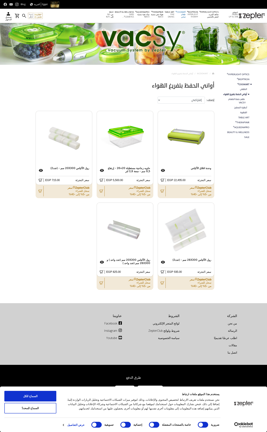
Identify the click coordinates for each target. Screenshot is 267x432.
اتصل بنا (232, 352)
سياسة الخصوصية (168, 338)
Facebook (110, 323)
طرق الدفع (133, 377)
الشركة (232, 316)
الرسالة (232, 331)
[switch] (154, 425)
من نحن (232, 323)
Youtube (111, 338)
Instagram (110, 331)
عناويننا (117, 316)
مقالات (233, 345)
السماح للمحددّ (30, 408)
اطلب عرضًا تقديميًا (225, 338)
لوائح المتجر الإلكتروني (166, 323)
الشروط (173, 316)
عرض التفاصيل (76, 424)
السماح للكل (30, 396)
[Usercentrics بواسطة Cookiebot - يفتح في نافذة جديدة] (244, 425)
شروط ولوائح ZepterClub (163, 331)
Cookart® (202, 73)
